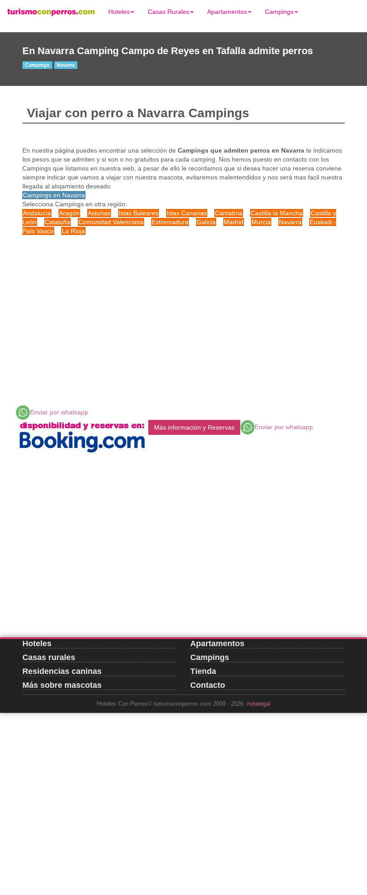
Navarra (290, 222)
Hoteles (119, 11)
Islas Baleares (138, 213)
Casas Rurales (168, 11)
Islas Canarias (186, 213)
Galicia (206, 222)
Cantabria (229, 213)
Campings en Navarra (54, 195)
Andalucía (37, 213)
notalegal (258, 704)
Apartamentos (227, 11)
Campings (279, 11)
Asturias (99, 213)
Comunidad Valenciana (111, 222)
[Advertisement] (183, 307)
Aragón (69, 213)
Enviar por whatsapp (59, 412)
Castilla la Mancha (277, 213)
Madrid (233, 222)
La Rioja (73, 230)
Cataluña (57, 222)
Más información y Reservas (194, 427)
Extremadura (170, 222)
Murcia (261, 222)
